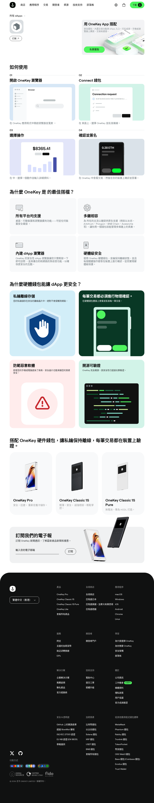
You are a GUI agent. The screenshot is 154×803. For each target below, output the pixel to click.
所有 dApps (16, 15)
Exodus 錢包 (121, 764)
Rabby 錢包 (120, 734)
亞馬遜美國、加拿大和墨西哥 (99, 604)
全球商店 (90, 594)
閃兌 (59, 641)
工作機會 (119, 683)
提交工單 (90, 682)
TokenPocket (121, 744)
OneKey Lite (62, 609)
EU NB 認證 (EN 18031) (67, 739)
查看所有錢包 (92, 754)
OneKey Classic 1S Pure (68, 604)
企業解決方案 (63, 677)
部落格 (118, 656)
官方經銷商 (62, 692)
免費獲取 (94, 49)
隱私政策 (119, 693)
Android (119, 609)
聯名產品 (61, 687)
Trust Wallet (120, 769)
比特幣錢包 (91, 724)
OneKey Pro (62, 594)
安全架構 (119, 651)
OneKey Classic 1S (65, 599)
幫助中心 (90, 677)
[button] (34, 4)
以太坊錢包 (91, 729)
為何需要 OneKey (123, 646)
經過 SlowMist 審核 (66, 729)
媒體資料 (119, 688)
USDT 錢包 (91, 744)
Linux (117, 619)
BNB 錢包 (90, 749)
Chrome (119, 614)
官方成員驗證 (121, 702)
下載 (134, 5)
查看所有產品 (63, 614)
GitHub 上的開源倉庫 (67, 724)
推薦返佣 (61, 682)
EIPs (59, 656)
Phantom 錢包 (121, 729)
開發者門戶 (91, 641)
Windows (119, 599)
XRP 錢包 (90, 739)
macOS (118, 594)
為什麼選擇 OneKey (124, 641)
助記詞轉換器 (63, 651)
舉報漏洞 (61, 744)
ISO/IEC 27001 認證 (66, 734)
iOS (116, 604)
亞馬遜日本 (91, 599)
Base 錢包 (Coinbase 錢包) (127, 759)
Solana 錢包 (91, 734)
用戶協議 (119, 698)
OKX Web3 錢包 (122, 754)
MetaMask (120, 724)
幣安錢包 (119, 749)
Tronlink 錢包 (121, 739)
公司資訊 (119, 677)
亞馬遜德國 (91, 609)
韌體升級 (90, 687)
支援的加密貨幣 (64, 646)
